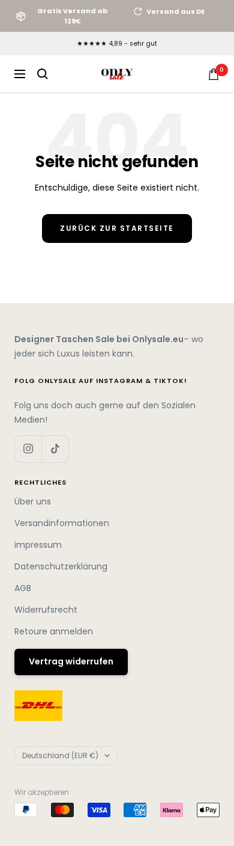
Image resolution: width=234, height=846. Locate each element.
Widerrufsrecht (45, 610)
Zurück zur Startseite (117, 228)
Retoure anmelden (53, 631)
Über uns (32, 501)
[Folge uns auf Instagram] (27, 448)
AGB (22, 588)
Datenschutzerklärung (60, 566)
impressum (38, 545)
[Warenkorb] (214, 74)
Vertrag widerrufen (71, 661)
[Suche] (42, 74)
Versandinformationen (61, 523)
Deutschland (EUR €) (60, 755)
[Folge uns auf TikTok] (54, 448)
